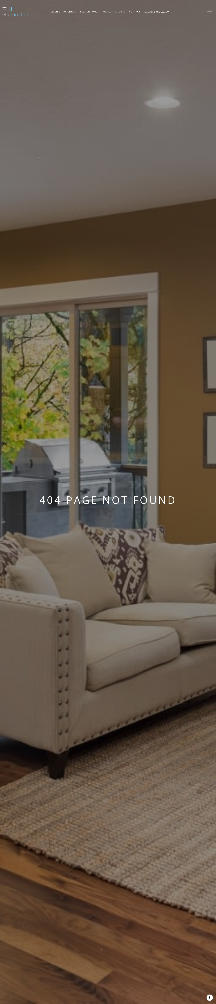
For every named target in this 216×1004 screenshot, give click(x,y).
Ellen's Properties (63, 11)
